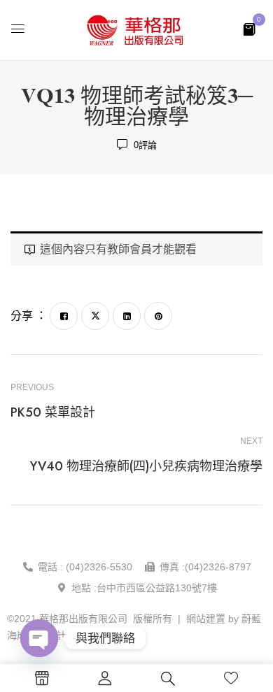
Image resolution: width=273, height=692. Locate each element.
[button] (249, 28)
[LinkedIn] (127, 316)
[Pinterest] (158, 316)
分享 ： (28, 316)
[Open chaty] (39, 638)
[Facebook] (64, 316)
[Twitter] (95, 316)
